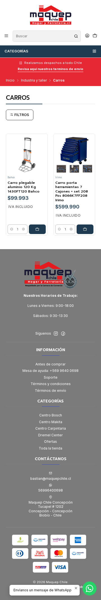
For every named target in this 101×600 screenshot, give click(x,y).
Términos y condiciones (51, 384)
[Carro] (94, 36)
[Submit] (76, 36)
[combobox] (47, 36)
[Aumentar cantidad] (23, 229)
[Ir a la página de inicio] (50, 15)
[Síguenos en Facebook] (63, 333)
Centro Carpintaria (50, 428)
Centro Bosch (50, 415)
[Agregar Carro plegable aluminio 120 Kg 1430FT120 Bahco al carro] (37, 229)
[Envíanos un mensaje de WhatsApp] (89, 589)
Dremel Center (50, 435)
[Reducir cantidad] (11, 229)
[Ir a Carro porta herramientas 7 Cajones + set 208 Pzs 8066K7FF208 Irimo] (74, 154)
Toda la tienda (50, 448)
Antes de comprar (50, 364)
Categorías (16, 51)
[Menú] (6, 36)
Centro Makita (50, 422)
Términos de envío (50, 390)
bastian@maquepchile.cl (50, 478)
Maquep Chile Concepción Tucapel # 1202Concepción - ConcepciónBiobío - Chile (51, 508)
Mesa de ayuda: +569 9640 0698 (50, 371)
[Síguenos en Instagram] (55, 333)
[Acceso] (87, 36)
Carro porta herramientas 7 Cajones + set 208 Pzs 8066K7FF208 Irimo (71, 191)
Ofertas (50, 441)
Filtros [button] (21, 115)
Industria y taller (34, 80)
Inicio (10, 80)
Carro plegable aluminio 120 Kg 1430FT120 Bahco (24, 187)
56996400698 (50, 490)
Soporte (51, 377)
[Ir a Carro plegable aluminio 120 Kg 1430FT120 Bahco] (27, 154)
